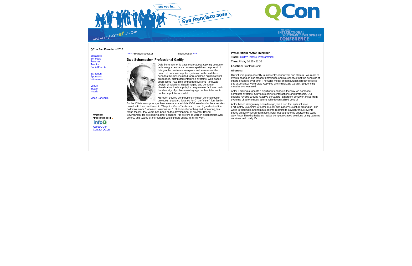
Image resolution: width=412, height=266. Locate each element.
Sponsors (96, 76)
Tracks (95, 64)
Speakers (96, 55)
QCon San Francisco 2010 (107, 49)
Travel (94, 88)
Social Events (98, 67)
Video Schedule (99, 97)
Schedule (96, 58)
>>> (195, 53)
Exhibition (96, 73)
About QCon (100, 126)
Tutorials (96, 61)
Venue (94, 85)
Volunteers (97, 79)
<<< (130, 53)
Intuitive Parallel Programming (256, 56)
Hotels (94, 91)
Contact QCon (101, 129)
